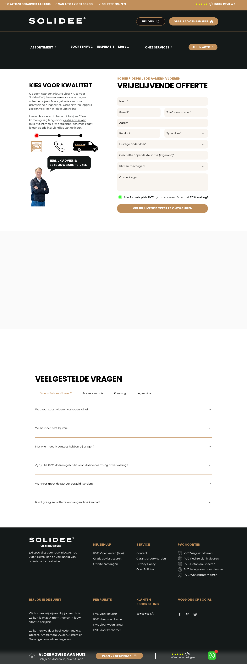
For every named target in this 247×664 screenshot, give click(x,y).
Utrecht (34, 635)
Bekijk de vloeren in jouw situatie (61, 659)
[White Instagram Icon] (195, 614)
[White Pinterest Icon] (187, 614)
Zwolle (62, 635)
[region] (49, 61)
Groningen (36, 639)
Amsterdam (49, 635)
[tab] (56, 393)
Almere (73, 635)
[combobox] (162, 123)
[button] (105, 47)
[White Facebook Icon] (180, 614)
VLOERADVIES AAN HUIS (62, 654)
